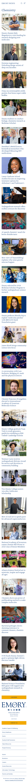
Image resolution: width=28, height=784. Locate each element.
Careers (4, 762)
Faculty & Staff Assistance (8, 740)
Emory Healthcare (6, 732)
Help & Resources (6, 744)
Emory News (8, 3)
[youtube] (16, 710)
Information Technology (8, 770)
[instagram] (14, 710)
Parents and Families (7, 774)
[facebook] (8, 710)
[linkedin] (19, 710)
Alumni (4, 754)
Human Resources (6, 766)
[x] (11, 710)
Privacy (16, 778)
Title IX (20, 778)
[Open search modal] (21, 3)
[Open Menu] (24, 3)
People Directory (6, 748)
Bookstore (5, 758)
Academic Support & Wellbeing (10, 728)
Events (4, 736)
